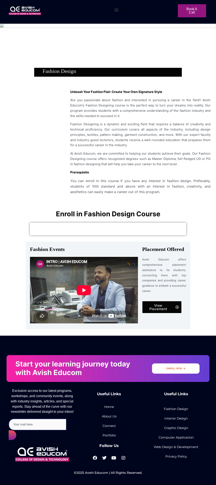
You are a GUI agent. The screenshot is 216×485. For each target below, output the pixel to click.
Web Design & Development (176, 447)
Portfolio (109, 435)
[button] (116, 9)
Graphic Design (176, 428)
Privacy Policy (176, 456)
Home (109, 407)
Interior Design (176, 418)
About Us (109, 416)
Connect (109, 426)
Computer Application (176, 437)
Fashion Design (176, 409)
